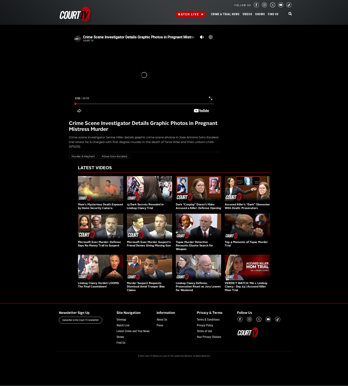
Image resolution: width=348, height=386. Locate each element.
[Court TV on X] (272, 6)
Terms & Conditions (208, 319)
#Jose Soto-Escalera (114, 156)
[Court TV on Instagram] (264, 6)
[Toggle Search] (290, 14)
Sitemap (121, 319)
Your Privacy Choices (209, 337)
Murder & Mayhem (83, 156)
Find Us (273, 14)
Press (160, 325)
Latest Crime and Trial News (133, 331)
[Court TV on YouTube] (280, 6)
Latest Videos (95, 168)
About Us (162, 319)
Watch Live (188, 14)
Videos (247, 14)
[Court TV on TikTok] (288, 6)
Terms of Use (204, 331)
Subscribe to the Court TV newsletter (80, 320)
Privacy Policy (205, 325)
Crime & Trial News (225, 14)
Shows (260, 14)
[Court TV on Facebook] (256, 6)
